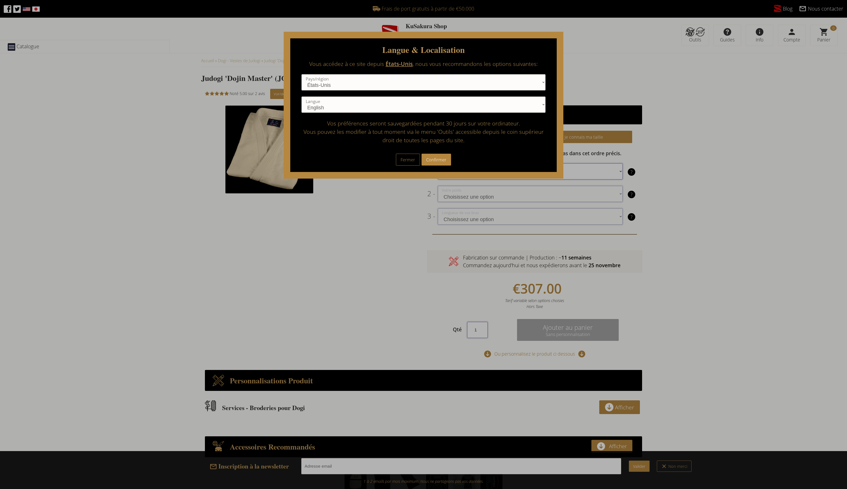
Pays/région (317, 79)
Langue (313, 101)
